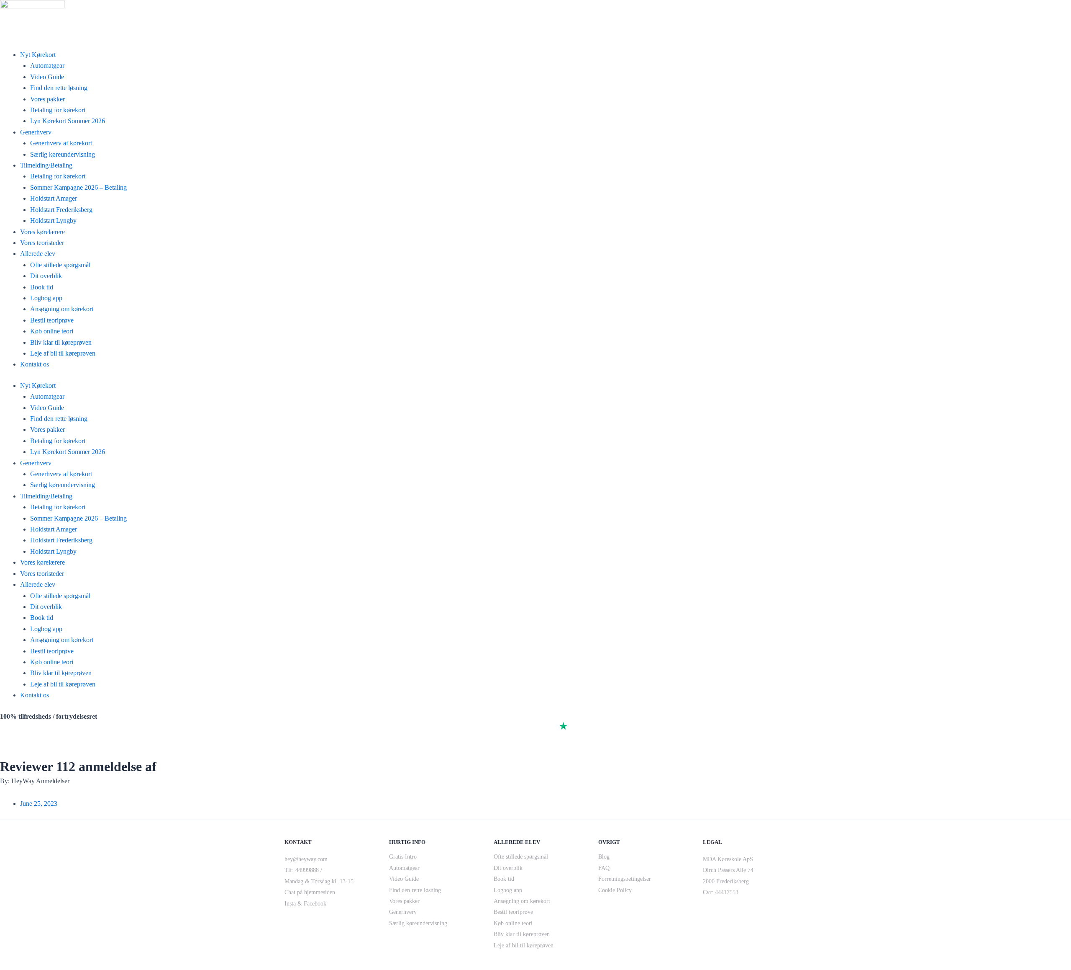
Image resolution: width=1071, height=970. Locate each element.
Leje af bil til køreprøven (62, 353)
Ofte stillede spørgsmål (60, 264)
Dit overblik (46, 275)
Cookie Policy (615, 890)
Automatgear (47, 65)
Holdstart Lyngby (53, 220)
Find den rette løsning (58, 87)
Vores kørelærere (42, 231)
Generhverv (35, 132)
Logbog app (46, 298)
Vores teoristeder (42, 242)
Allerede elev (37, 253)
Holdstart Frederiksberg (61, 209)
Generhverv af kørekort (61, 143)
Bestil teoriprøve (52, 320)
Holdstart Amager (53, 198)
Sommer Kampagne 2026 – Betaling (78, 187)
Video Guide (47, 76)
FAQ (604, 868)
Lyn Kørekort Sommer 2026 (67, 120)
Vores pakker (47, 99)
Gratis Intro (403, 857)
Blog (604, 857)
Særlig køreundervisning (62, 154)
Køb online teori (51, 331)
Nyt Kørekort (38, 54)
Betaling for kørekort (57, 110)
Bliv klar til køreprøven (61, 342)
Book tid (41, 287)
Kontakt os (34, 364)
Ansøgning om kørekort (61, 308)
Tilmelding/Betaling (46, 165)
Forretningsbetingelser (624, 879)
